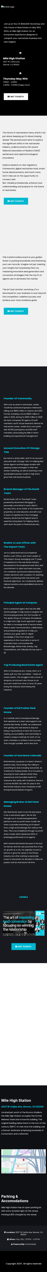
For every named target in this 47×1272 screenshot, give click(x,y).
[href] (23, 1161)
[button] (45, 7)
